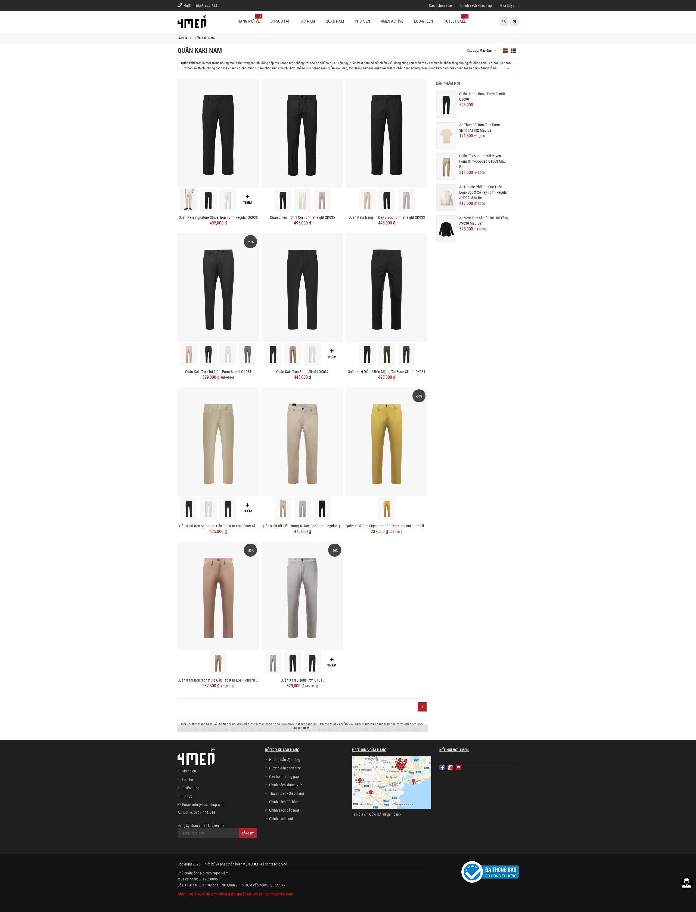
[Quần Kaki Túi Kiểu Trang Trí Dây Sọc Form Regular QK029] (302, 441)
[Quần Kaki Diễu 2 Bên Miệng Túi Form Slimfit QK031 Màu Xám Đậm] (406, 354)
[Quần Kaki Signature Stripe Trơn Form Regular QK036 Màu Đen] (208, 200)
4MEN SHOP (250, 864)
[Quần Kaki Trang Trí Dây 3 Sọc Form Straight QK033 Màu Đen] (386, 200)
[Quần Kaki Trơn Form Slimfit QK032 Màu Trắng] (312, 354)
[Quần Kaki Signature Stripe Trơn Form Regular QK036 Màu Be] (188, 200)
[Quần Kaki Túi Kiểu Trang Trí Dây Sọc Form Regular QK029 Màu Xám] (302, 508)
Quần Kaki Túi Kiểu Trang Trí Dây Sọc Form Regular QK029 (302, 526)
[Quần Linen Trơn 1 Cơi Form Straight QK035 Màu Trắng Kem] (302, 200)
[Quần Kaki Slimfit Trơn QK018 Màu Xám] (273, 663)
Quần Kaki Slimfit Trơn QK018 (302, 680)
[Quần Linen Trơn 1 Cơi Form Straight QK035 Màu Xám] (322, 200)
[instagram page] (450, 767)
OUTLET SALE (455, 19)
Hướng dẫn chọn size (285, 768)
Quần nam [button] (335, 21)
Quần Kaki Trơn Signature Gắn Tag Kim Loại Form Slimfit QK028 (218, 526)
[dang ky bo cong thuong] (490, 872)
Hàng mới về (249, 19)
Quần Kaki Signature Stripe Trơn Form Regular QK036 (218, 217)
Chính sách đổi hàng (284, 802)
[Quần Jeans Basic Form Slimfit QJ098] (446, 104)
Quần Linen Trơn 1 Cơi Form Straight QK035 (302, 217)
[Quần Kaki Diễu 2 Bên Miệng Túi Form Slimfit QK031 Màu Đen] (367, 354)
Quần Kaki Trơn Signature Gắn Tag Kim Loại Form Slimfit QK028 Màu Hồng (218, 680)
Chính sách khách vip (476, 5)
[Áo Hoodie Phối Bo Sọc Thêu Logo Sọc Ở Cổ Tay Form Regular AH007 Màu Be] (446, 197)
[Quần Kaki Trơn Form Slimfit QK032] (302, 287)
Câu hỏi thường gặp (284, 776)
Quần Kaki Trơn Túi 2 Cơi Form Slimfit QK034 (218, 371)
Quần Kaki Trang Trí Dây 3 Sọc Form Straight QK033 (387, 217)
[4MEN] (192, 24)
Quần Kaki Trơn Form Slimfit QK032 (302, 371)
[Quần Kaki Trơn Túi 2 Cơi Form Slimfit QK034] (218, 287)
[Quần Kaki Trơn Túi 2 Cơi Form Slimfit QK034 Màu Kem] (228, 354)
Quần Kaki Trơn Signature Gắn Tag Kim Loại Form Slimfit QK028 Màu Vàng (386, 526)
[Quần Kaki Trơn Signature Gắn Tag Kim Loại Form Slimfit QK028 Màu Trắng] (208, 508)
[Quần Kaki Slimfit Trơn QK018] (302, 595)
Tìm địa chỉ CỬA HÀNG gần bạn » (377, 814)
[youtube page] (458, 767)
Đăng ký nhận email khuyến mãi (201, 825)
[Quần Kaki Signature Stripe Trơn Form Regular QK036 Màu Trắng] (228, 200)
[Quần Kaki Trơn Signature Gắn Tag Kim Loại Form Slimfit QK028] (218, 441)
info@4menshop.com (208, 804)
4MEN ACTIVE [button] (392, 21)
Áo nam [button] (308, 21)
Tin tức (187, 796)
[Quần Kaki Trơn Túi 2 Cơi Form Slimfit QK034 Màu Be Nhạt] (188, 354)
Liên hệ (187, 779)
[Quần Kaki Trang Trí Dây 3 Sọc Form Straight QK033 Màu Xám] (406, 200)
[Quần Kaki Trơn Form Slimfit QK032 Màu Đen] (273, 354)
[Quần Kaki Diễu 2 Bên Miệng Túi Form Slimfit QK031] (386, 287)
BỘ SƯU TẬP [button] (280, 21)
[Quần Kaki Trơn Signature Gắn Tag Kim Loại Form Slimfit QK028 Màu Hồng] (218, 595)
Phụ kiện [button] (362, 21)
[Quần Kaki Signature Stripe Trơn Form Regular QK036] (218, 133)
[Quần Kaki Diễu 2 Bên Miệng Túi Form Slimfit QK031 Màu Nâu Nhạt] (386, 354)
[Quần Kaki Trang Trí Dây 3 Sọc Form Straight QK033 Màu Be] (367, 200)
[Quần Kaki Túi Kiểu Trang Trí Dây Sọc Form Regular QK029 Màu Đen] (322, 508)
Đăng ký (248, 833)
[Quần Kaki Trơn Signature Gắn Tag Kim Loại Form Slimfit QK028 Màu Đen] (228, 508)
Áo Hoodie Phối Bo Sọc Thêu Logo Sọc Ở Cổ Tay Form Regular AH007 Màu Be (483, 192)
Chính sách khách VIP (285, 785)
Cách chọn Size (440, 5)
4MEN (183, 38)
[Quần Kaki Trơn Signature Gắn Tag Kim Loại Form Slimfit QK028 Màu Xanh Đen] (188, 508)
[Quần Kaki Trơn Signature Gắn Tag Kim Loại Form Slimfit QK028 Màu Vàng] (386, 441)
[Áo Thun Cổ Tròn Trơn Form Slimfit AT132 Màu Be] (446, 135)
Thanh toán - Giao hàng (286, 793)
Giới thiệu (507, 5)
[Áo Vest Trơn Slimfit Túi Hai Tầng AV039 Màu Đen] (446, 228)
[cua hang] (391, 783)
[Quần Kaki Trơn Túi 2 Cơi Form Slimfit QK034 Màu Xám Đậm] (247, 354)
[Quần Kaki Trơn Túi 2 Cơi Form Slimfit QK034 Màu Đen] (208, 354)
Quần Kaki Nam (204, 38)
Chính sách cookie (282, 819)
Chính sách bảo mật (284, 810)
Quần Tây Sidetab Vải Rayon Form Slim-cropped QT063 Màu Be (482, 161)
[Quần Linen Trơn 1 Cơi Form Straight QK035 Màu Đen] (283, 200)
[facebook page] (442, 767)
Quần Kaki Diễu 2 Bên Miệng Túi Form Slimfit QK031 (386, 371)
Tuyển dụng (190, 788)
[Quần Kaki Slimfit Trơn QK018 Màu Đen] (292, 663)
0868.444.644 (206, 6)
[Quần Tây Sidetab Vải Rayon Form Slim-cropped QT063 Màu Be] (446, 166)
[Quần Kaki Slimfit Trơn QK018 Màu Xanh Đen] (312, 663)
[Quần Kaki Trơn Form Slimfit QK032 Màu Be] (292, 354)
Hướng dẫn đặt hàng (284, 759)
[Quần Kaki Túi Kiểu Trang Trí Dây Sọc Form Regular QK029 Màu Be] (283, 508)
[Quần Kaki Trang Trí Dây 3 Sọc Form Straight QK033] (386, 133)
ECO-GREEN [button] (423, 21)
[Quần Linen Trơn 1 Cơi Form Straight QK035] (302, 133)
